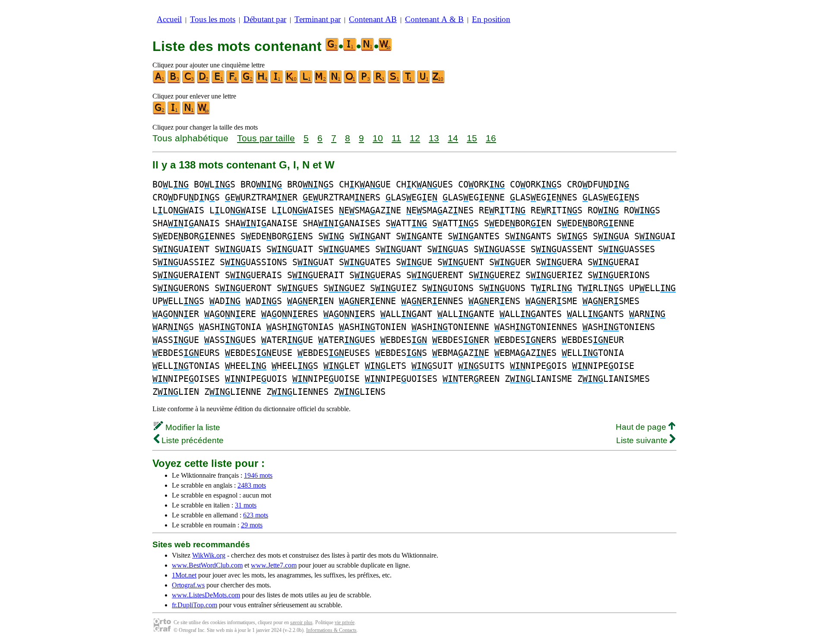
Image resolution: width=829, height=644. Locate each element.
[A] (159, 81)
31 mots (245, 505)
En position (491, 19)
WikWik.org (208, 555)
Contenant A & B (434, 19)
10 (378, 138)
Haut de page (642, 426)
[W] (203, 112)
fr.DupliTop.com (194, 605)
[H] (262, 81)
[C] (189, 81)
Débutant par (265, 19)
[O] (350, 81)
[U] (424, 81)
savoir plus (301, 622)
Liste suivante (643, 440)
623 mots (255, 515)
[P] (365, 81)
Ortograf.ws (188, 585)
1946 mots (258, 475)
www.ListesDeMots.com (206, 595)
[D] (203, 81)
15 (472, 138)
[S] (394, 81)
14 (453, 138)
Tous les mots (212, 19)
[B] (174, 81)
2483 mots (251, 485)
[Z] (438, 81)
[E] (218, 81)
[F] (233, 81)
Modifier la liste (191, 427)
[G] (247, 81)
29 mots (252, 525)
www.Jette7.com (274, 565)
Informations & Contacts (331, 630)
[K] (292, 81)
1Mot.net (184, 575)
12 (415, 138)
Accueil (169, 19)
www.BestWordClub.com (207, 565)
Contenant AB (373, 19)
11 (396, 138)
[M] (321, 81)
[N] (336, 81)
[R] (380, 81)
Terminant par (317, 19)
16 (491, 138)
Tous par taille (266, 138)
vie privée (344, 622)
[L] (306, 81)
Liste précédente (191, 440)
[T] (409, 81)
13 (434, 138)
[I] (277, 81)
